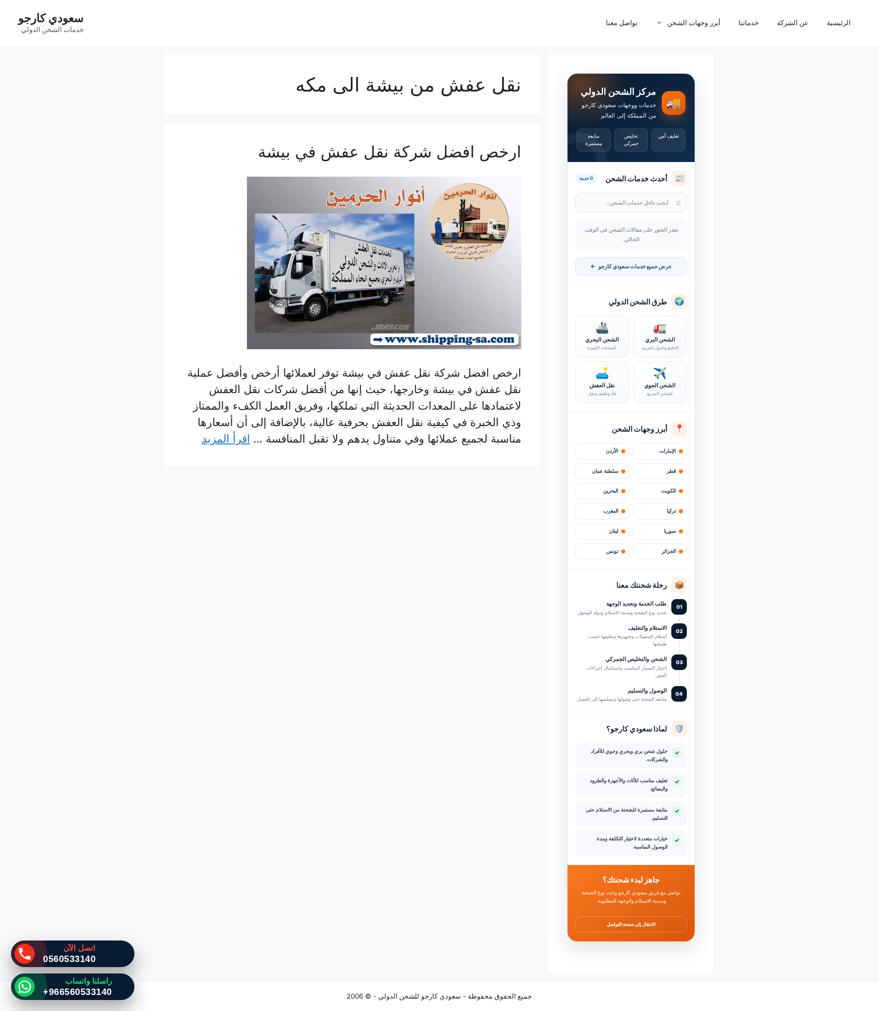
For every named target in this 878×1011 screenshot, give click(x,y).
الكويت (668, 491)
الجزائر (669, 551)
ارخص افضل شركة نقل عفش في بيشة (389, 151)
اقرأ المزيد (226, 438)
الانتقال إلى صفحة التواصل (631, 924)
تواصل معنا (621, 22)
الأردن (612, 451)
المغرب (610, 511)
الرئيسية (839, 22)
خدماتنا (749, 22)
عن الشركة (792, 22)
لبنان (613, 531)
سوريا (670, 531)
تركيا (671, 511)
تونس (612, 551)
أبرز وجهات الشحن (693, 22)
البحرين (610, 491)
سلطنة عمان (605, 471)
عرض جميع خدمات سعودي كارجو (631, 266)
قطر (671, 471)
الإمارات (667, 451)
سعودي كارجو (51, 18)
